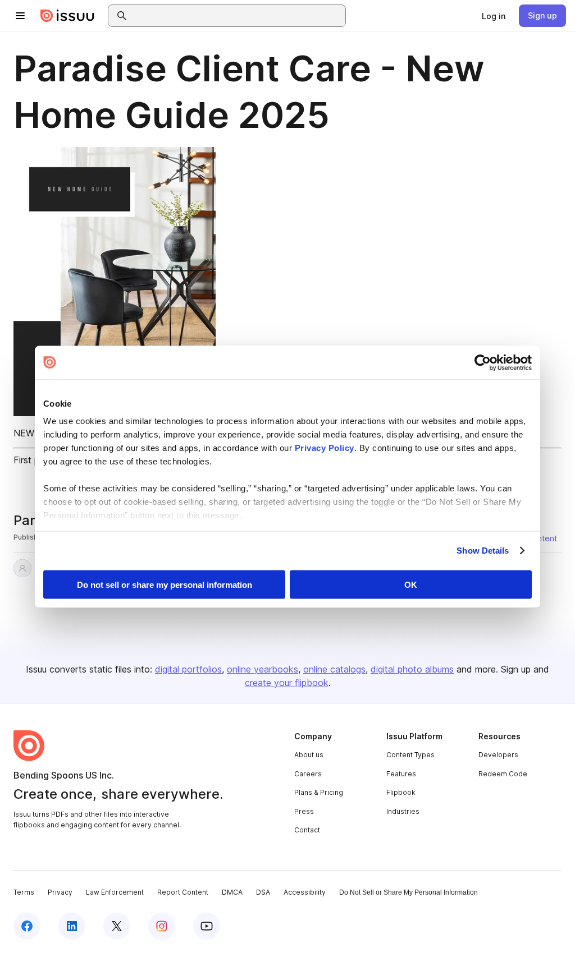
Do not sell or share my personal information (164, 584)
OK (410, 584)
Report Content (182, 892)
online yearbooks (262, 669)
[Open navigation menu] (20, 15)
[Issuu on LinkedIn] (71, 926)
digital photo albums (412, 669)
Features (401, 774)
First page (33, 460)
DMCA (232, 892)
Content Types (410, 755)
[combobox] (237, 15)
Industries (402, 811)
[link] (493, 15)
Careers (308, 774)
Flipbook (401, 792)
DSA (263, 892)
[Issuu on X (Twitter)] (116, 926)
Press (304, 811)
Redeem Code (502, 774)
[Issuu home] (67, 16)
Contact (307, 830)
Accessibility (305, 892)
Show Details (483, 550)
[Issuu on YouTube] (206, 926)
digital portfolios (188, 669)
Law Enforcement (115, 892)
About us (308, 755)
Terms (23, 892)
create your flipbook (286, 682)
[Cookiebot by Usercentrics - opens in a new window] (482, 362)
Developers (498, 755)
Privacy (60, 892)
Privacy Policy (324, 448)
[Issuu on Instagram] (161, 926)
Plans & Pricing (318, 792)
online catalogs (334, 669)
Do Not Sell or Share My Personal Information (408, 892)
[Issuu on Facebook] (26, 926)
